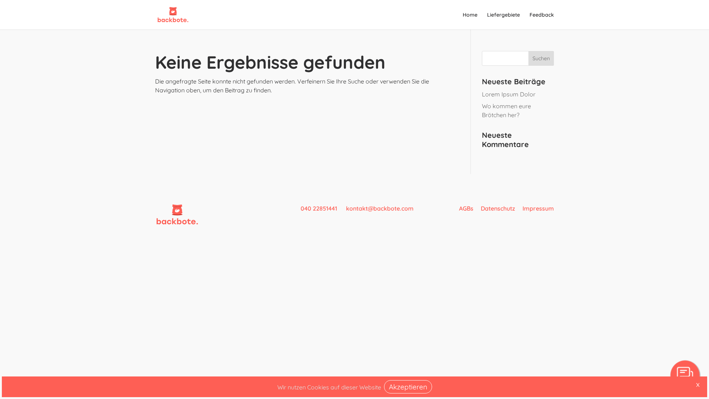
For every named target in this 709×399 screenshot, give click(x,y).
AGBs (466, 208)
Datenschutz (498, 208)
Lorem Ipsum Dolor (508, 94)
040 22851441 (320, 208)
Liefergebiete (503, 15)
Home (470, 15)
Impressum (538, 208)
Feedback (542, 15)
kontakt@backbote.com (380, 208)
